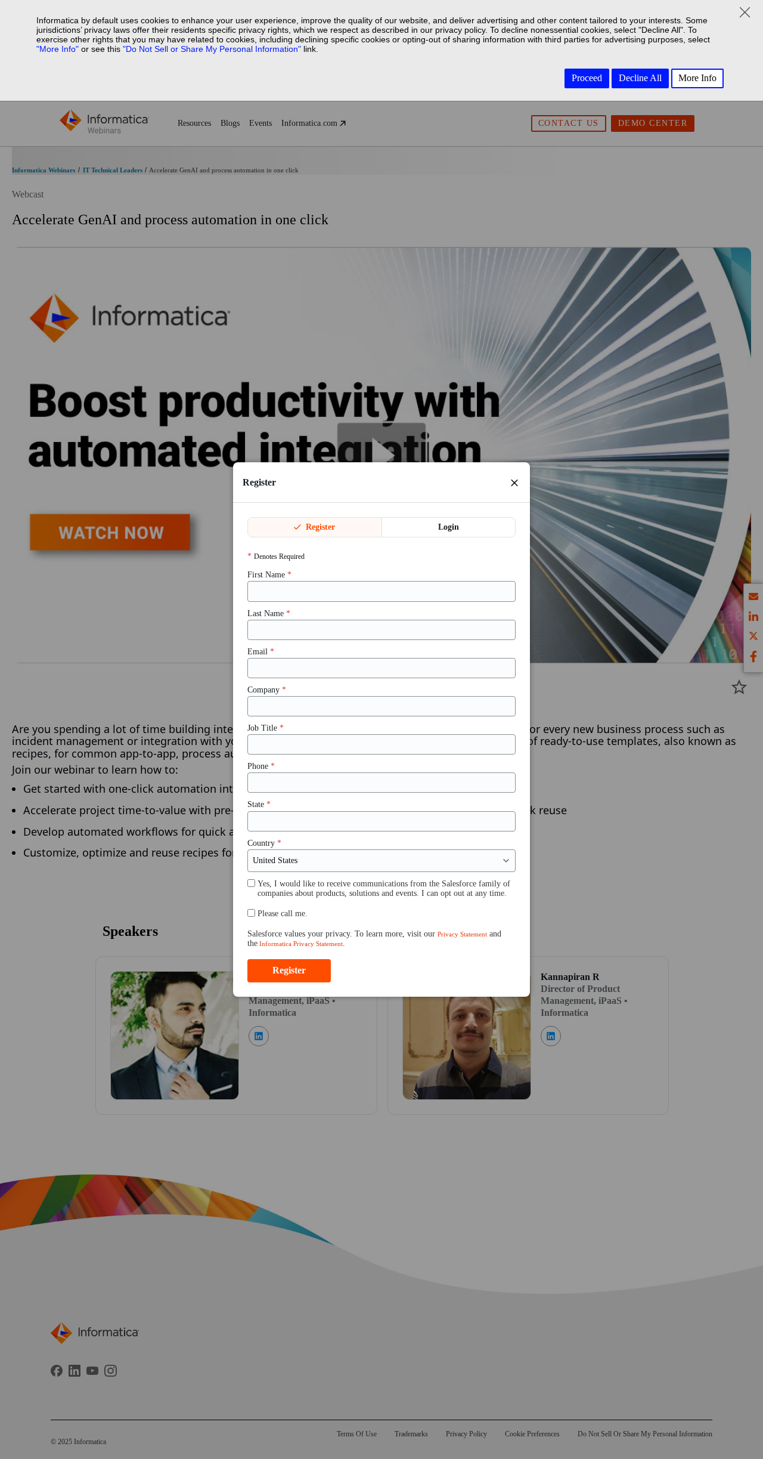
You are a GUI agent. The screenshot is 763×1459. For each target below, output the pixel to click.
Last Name (268, 613)
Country (264, 843)
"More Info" (57, 49)
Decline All (640, 78)
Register (319, 527)
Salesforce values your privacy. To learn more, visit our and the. (374, 938)
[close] (514, 483)
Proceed (587, 78)
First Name (269, 574)
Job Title (265, 728)
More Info (697, 78)
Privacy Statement (462, 934)
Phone (261, 766)
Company (266, 689)
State (259, 804)
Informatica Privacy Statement (300, 943)
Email (260, 651)
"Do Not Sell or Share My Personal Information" (212, 49)
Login (448, 527)
